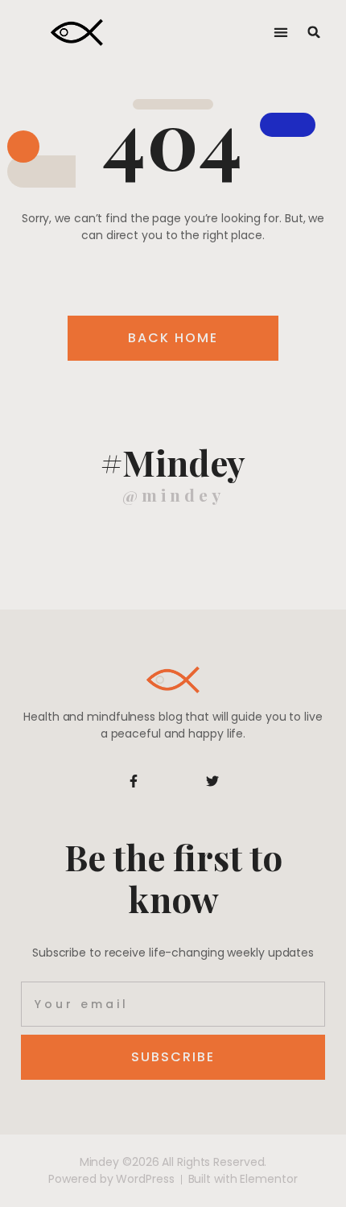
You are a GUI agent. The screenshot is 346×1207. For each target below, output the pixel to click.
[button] (280, 32)
